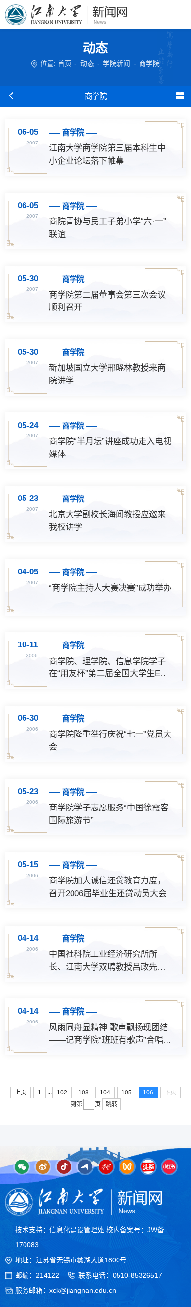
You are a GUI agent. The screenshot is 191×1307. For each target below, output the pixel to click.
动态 (87, 63)
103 (83, 1092)
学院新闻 (116, 63)
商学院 (149, 63)
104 (105, 1092)
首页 (65, 63)
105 (126, 1092)
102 (62, 1092)
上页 (20, 1092)
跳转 (112, 1104)
